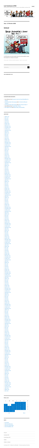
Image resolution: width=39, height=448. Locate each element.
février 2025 (7, 139)
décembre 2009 (8, 382)
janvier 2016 (7, 286)
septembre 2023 (8, 162)
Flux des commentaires (9, 425)
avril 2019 (6, 234)
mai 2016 (6, 281)
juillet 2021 (7, 197)
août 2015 (6, 293)
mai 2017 (6, 265)
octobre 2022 (7, 177)
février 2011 (7, 363)
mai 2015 (6, 297)
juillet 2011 (7, 357)
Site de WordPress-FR (9, 426)
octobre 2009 (7, 385)
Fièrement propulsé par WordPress (24, 445)
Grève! (6, 28)
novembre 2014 (8, 305)
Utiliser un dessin (7, 442)
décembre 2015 (7, 288)
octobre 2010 (7, 369)
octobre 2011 (7, 353)
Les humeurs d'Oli (10, 6)
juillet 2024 (7, 149)
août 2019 (7, 228)
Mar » (24, 412)
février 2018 (7, 253)
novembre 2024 (8, 143)
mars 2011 (7, 362)
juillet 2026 (7, 116)
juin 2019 (6, 231)
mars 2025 (7, 138)
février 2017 (7, 269)
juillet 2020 (7, 213)
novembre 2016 (8, 273)
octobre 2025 (7, 128)
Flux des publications (9, 423)
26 (5, 410)
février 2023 (7, 172)
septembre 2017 (8, 259)
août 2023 (7, 163)
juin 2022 (6, 182)
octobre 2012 (7, 338)
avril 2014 (6, 313)
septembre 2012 (8, 339)
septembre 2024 (8, 146)
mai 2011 (6, 359)
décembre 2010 (7, 366)
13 (9, 406)
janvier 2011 (7, 365)
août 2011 (6, 355)
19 (5, 408)
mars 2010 (7, 378)
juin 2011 (6, 358)
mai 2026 (6, 119)
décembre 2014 (7, 304)
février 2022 (7, 188)
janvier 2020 (7, 222)
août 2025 (7, 131)
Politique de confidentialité (14, 445)
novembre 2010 (8, 367)
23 (20, 408)
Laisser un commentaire (23, 60)
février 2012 (7, 347)
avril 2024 (7, 153)
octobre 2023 (7, 161)
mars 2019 (7, 235)
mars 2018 (7, 251)
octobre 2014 (7, 307)
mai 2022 (6, 184)
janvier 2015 (7, 303)
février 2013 (7, 332)
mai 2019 (6, 232)
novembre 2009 (8, 384)
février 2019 (7, 236)
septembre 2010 (8, 370)
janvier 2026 (7, 124)
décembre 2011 (7, 350)
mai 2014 (6, 312)
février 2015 (7, 301)
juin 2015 (6, 296)
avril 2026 (7, 120)
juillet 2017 (7, 262)
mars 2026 (7, 122)
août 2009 (7, 388)
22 (16, 408)
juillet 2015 (7, 294)
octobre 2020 (7, 209)
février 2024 (7, 155)
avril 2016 (6, 282)
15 (16, 406)
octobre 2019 (7, 226)
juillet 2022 (7, 181)
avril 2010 (6, 377)
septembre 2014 (8, 308)
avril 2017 (6, 266)
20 (9, 408)
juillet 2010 (7, 373)
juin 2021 (6, 199)
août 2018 (6, 244)
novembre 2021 (8, 192)
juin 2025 (6, 134)
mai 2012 (6, 343)
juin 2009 (6, 390)
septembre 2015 (8, 292)
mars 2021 (7, 203)
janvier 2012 (7, 348)
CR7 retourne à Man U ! (23, 104)
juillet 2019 (7, 230)
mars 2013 (7, 331)
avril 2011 (6, 361)
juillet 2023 (7, 165)
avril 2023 (7, 169)
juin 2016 (6, 280)
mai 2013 (6, 328)
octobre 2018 (7, 242)
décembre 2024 (8, 142)
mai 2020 (6, 216)
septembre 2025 (8, 130)
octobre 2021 (7, 193)
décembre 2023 (8, 158)
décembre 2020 (8, 207)
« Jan (9, 412)
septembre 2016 (8, 276)
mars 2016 (7, 284)
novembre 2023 (8, 159)
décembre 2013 (7, 319)
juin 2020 (6, 215)
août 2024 (7, 147)
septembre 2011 (8, 354)
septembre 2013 (8, 323)
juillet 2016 (7, 278)
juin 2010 (6, 374)
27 (9, 410)
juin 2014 (6, 311)
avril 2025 (7, 136)
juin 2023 (6, 166)
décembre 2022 (8, 174)
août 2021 (6, 196)
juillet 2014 (7, 309)
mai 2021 (6, 200)
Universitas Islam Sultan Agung (11, 101)
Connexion (7, 422)
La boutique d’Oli (7, 437)
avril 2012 (6, 344)
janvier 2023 (7, 173)
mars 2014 (7, 315)
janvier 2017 (7, 270)
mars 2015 (7, 300)
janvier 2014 (7, 317)
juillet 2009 (7, 389)
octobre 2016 (7, 274)
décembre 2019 (8, 223)
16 (20, 406)
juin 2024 (6, 150)
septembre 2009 (8, 386)
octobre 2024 (7, 145)
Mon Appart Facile (8, 107)
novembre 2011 (7, 351)
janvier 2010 (7, 381)
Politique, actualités (12, 60)
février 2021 (7, 204)
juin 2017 (6, 263)
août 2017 (6, 261)
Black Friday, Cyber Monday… (19, 107)
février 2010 (7, 380)
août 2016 (7, 277)
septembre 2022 (8, 178)
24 (23, 408)
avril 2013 (6, 330)
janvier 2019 (7, 238)
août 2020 (7, 212)
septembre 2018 (8, 243)
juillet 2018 (7, 246)
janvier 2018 (7, 254)
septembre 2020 (8, 211)
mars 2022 (7, 186)
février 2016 (7, 285)
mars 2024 (7, 154)
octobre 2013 (7, 321)
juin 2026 (6, 118)
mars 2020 (7, 219)
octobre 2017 (7, 258)
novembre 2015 (8, 289)
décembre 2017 (7, 255)
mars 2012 (7, 346)
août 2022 (7, 180)
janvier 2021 (7, 205)
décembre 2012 (7, 335)
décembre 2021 (7, 190)
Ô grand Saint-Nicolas (16, 106)
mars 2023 (7, 170)
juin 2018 (6, 247)
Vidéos (5, 439)
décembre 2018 (7, 239)
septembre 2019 (8, 227)
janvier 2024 (7, 157)
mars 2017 (7, 267)
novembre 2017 (8, 257)
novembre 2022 (8, 176)
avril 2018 (6, 250)
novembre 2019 (8, 224)
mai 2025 (6, 135)
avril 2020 (7, 217)
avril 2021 (6, 201)
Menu (33, 6)
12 (5, 406)
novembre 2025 (8, 127)
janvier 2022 (7, 189)
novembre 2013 (8, 320)
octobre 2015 (7, 290)
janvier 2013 (7, 334)
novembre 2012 (8, 336)
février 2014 (7, 316)
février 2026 (7, 123)
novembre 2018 (8, 240)
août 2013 (6, 324)
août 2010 (6, 371)
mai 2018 (6, 249)
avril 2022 (7, 185)
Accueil (5, 432)
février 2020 (7, 220)
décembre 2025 (8, 126)
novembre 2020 (8, 208)
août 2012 (6, 340)
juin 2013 (6, 327)
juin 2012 (6, 342)
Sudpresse (17, 60)
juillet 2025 (7, 132)
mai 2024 (6, 151)
